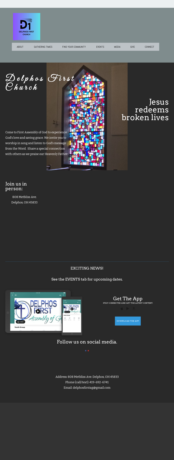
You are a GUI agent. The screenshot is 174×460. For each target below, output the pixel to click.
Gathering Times (43, 46)
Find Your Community (74, 46)
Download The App (128, 321)
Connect (149, 46)
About (20, 46)
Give (132, 46)
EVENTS (100, 46)
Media (117, 46)
